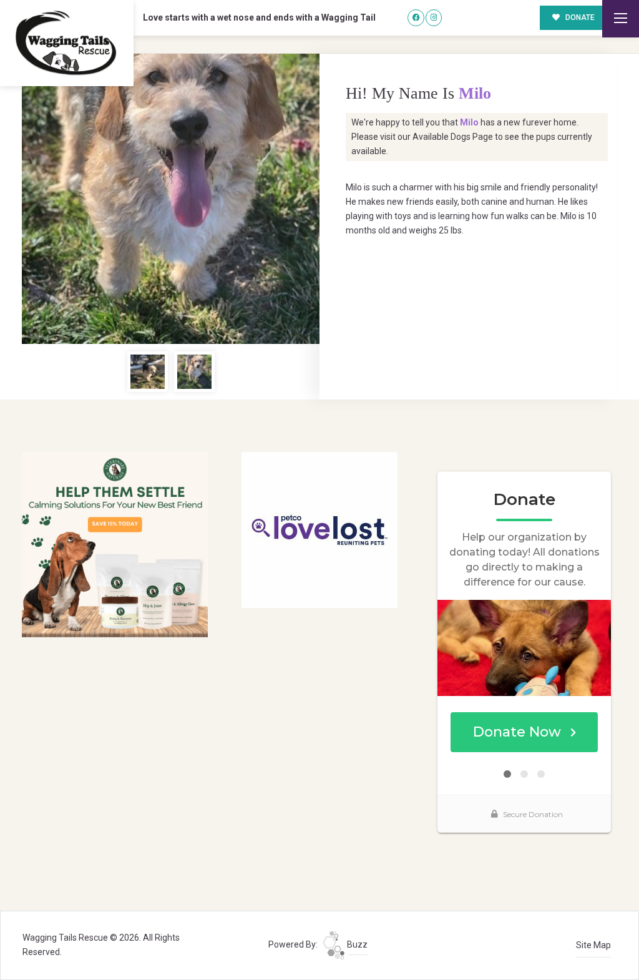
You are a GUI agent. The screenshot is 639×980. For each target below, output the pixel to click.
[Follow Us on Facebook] (415, 17)
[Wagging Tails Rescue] (66, 43)
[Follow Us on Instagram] (434, 17)
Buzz (356, 944)
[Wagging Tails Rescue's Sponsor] (115, 544)
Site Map (593, 945)
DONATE (579, 17)
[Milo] (171, 199)
